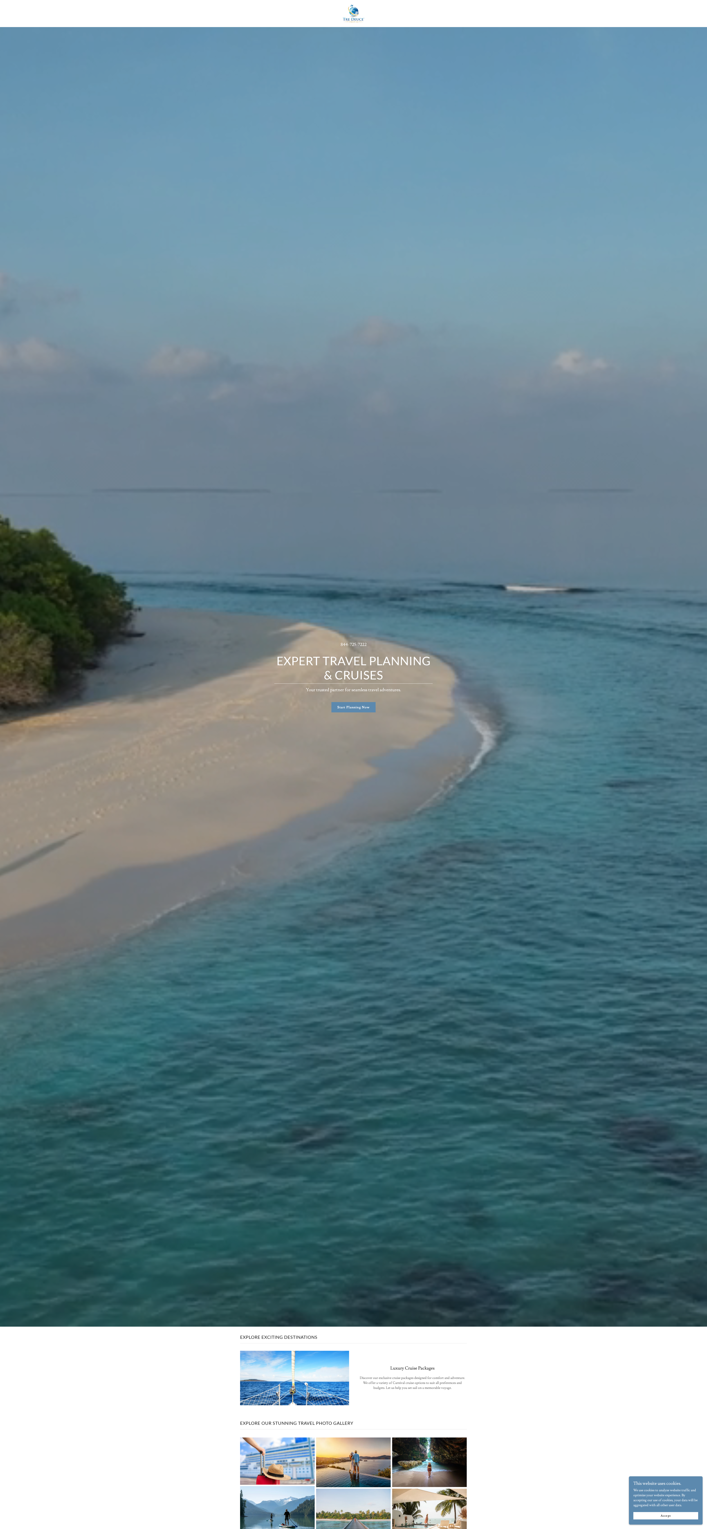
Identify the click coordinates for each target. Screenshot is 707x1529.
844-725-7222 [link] (354, 644)
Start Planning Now (353, 707)
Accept (666, 1516)
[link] (354, 13)
